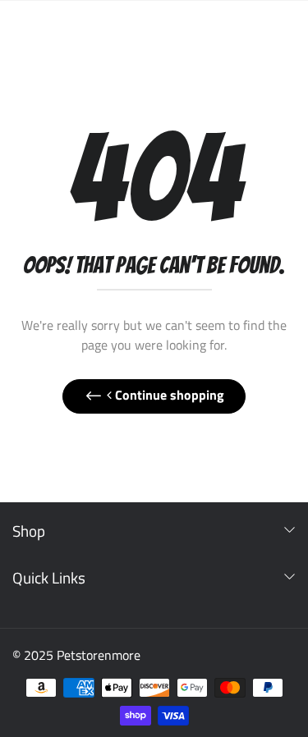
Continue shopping (168, 395)
